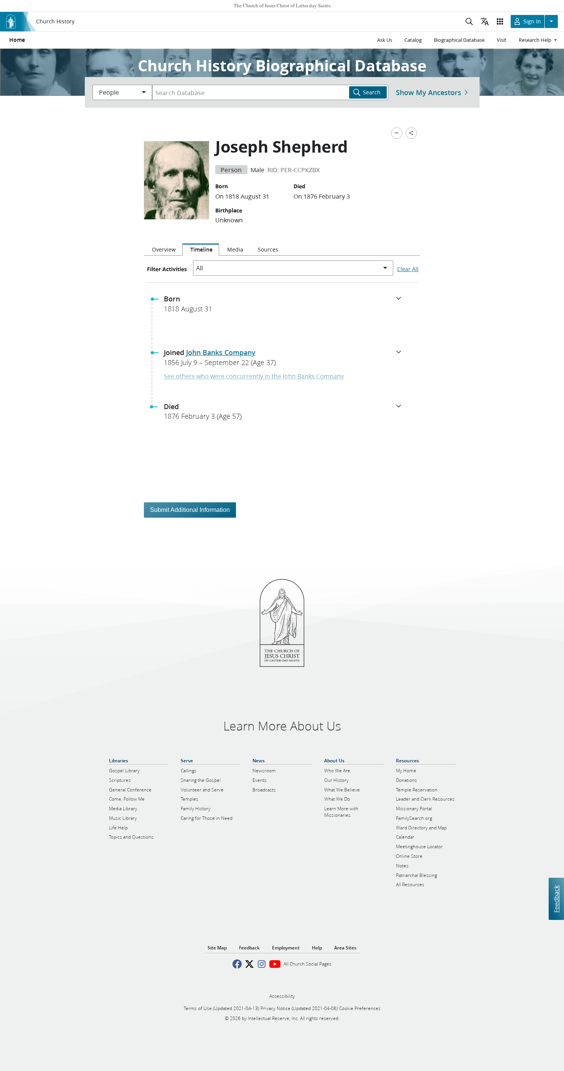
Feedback (556, 899)
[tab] (163, 249)
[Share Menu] (411, 133)
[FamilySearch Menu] (396, 133)
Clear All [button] (408, 269)
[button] (285, 306)
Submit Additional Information (190, 510)
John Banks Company (221, 352)
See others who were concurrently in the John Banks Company (254, 376)
